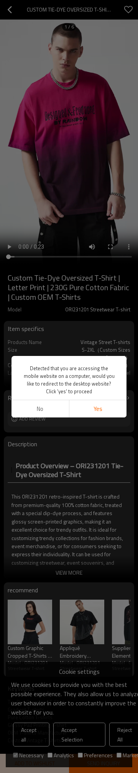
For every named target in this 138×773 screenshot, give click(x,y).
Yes (98, 408)
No (40, 408)
